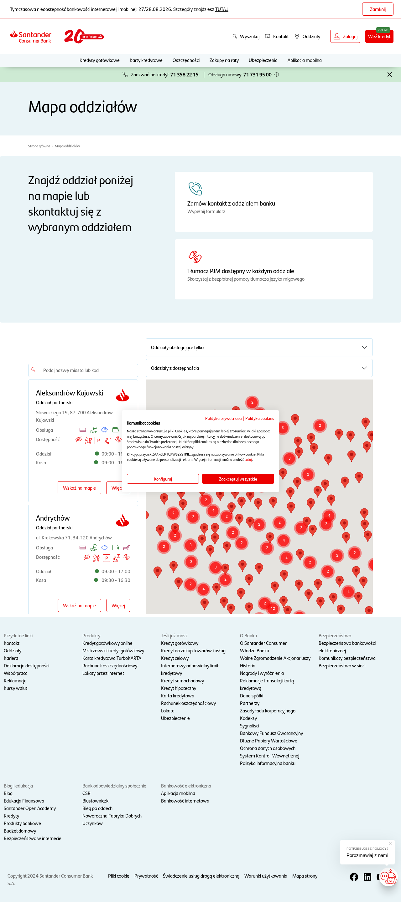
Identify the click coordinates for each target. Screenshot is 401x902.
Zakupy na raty (224, 60)
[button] (276, 74)
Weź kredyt (379, 36)
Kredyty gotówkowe (100, 60)
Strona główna (39, 146)
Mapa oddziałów (67, 146)
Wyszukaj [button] (249, 36)
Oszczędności (186, 60)
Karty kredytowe (146, 60)
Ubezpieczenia (263, 60)
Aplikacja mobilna (305, 60)
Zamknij (378, 9)
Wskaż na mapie (79, 487)
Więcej (118, 487)
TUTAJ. (221, 9)
